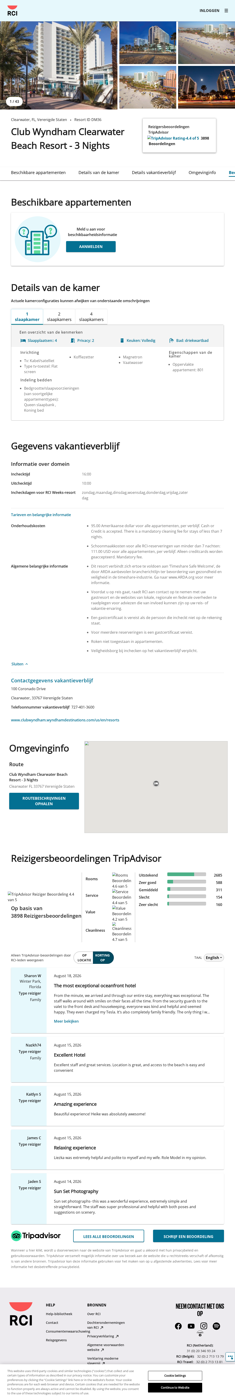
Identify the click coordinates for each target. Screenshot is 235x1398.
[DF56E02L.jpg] (147, 42)
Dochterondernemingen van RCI (106, 1325)
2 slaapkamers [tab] (59, 316)
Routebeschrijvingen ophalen (44, 801)
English (212, 957)
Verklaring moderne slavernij (102, 1360)
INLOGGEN (209, 10)
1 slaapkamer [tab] (27, 316)
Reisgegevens (56, 1340)
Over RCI (94, 1314)
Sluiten (17, 664)
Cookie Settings (175, 1375)
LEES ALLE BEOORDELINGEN (108, 1236)
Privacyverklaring (101, 1336)
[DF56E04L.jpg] (147, 87)
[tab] (38, 172)
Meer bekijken (66, 1021)
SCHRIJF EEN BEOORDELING (188, 1236)
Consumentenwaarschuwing (68, 1331)
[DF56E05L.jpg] (206, 87)
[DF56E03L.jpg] (206, 42)
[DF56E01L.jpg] (59, 65)
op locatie (84, 957)
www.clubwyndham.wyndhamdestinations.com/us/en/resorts (65, 720)
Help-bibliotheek (59, 1314)
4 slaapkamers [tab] (91, 316)
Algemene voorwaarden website (105, 1347)
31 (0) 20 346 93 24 (201, 1351)
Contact (52, 1322)
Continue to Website (175, 1387)
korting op (102, 957)
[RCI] (12, 11)
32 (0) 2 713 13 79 (210, 1356)
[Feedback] (230, 1357)
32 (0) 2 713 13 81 (209, 1362)
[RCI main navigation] (226, 10)
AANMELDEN (91, 246)
